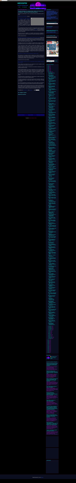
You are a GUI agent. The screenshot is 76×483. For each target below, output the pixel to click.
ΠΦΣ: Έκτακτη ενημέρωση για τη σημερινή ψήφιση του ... (52, 293)
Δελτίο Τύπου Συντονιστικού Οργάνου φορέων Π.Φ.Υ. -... (52, 112)
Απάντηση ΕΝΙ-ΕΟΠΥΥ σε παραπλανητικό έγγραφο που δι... (52, 215)
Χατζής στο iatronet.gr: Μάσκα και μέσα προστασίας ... (51, 153)
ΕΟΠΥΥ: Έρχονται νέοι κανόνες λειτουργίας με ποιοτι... (52, 140)
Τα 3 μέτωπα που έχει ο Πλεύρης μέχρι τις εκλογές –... (51, 126)
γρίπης (19, 19)
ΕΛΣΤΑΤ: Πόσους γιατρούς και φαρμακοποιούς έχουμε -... (52, 129)
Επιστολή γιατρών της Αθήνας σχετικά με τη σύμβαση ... (51, 321)
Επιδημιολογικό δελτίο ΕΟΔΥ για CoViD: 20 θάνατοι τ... (51, 87)
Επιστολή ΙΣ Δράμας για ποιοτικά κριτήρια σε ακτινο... (51, 240)
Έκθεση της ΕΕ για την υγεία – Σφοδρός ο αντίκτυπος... (51, 280)
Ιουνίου (49, 332)
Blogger (42, 477)
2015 (48, 347)
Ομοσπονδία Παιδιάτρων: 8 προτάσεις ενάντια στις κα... (52, 291)
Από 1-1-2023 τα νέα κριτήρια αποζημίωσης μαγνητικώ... (52, 192)
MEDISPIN (22, 3)
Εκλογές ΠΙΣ (50, 176)
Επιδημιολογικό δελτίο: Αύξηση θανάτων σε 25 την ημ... (52, 271)
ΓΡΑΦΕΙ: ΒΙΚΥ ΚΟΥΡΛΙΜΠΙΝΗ (22, 16)
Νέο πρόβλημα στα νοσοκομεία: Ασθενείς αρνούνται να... (51, 250)
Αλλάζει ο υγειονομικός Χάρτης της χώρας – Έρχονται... (51, 175)
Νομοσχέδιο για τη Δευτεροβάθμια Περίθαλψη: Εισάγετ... (51, 324)
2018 (48, 343)
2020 (48, 341)
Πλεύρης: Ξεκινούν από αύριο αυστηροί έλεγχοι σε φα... (52, 195)
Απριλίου (49, 334)
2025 (48, 67)
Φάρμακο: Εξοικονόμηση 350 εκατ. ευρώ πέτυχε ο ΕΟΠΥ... (52, 253)
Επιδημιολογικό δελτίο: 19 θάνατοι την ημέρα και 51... (52, 210)
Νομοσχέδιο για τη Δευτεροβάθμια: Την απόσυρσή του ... (51, 318)
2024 (48, 68)
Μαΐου (49, 333)
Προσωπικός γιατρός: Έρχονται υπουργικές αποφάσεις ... (51, 159)
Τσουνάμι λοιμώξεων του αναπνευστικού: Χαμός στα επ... (52, 98)
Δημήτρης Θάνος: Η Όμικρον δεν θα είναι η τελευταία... (52, 224)
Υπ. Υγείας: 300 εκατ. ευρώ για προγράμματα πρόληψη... (52, 264)
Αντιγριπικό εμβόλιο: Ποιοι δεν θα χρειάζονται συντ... (52, 229)
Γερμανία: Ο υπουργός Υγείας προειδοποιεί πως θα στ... (51, 115)
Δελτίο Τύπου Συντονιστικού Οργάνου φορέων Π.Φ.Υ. (52, 190)
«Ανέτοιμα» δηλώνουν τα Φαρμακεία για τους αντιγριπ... (52, 172)
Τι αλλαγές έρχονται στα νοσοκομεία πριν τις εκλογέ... (51, 277)
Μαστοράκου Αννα (54, 356)
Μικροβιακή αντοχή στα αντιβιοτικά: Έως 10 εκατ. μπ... (51, 296)
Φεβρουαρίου (50, 337)
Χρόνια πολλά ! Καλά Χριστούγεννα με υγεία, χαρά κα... (52, 123)
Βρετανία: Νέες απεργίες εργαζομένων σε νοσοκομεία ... (52, 131)
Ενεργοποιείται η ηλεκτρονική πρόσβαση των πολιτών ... (52, 232)
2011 (48, 352)
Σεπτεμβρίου (50, 328)
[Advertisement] (52, 441)
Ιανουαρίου (50, 338)
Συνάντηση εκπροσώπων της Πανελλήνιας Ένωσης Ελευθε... (52, 92)
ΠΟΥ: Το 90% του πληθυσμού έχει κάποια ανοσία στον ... (52, 304)
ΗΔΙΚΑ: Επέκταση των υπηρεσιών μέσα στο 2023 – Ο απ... (51, 282)
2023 (48, 69)
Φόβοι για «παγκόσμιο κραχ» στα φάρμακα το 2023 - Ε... (52, 118)
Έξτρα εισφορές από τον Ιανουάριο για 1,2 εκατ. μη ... (52, 101)
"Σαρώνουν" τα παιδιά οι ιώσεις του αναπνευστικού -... (52, 256)
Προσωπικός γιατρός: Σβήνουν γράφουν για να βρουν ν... (51, 313)
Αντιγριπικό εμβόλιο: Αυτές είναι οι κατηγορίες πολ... (51, 184)
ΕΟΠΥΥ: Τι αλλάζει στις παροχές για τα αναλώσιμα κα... (51, 107)
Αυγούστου (50, 329)
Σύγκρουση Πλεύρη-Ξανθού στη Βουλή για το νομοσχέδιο (52, 315)
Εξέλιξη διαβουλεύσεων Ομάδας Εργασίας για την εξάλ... (51, 248)
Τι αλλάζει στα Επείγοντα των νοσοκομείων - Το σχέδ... (52, 81)
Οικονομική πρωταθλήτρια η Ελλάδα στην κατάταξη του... (52, 169)
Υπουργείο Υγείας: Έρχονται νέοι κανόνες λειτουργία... (52, 104)
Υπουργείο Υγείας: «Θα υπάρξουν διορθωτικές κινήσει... (52, 203)
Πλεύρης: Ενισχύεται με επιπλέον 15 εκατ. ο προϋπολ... (51, 156)
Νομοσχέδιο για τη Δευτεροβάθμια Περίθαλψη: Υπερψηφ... (52, 302)
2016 (48, 346)
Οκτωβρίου (50, 327)
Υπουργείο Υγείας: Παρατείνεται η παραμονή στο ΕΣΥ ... (51, 269)
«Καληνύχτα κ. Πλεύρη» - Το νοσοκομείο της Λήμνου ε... (52, 120)
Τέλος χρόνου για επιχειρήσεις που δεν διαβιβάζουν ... (51, 285)
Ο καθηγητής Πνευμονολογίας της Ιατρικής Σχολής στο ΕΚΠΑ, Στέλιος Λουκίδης (29, 37)
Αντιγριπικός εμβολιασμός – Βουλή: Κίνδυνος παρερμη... (52, 151)
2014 (48, 348)
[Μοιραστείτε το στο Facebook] (38, 90)
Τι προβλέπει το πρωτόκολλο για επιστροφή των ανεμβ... (52, 201)
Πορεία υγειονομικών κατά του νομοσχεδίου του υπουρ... (52, 310)
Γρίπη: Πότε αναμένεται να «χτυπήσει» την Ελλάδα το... (51, 288)
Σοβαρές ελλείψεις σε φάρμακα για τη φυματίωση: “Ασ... (51, 212)
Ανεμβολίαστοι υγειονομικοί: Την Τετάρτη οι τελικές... (51, 299)
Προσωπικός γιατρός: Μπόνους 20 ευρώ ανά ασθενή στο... (51, 148)
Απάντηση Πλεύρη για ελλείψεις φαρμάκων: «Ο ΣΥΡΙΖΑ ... (52, 89)
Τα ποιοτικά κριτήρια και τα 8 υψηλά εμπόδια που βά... (52, 145)
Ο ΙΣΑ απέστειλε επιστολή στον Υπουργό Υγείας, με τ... (52, 237)
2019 (48, 342)
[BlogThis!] (36, 90)
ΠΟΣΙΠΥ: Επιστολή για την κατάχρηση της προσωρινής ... (52, 162)
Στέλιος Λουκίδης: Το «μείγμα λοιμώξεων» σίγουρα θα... (51, 109)
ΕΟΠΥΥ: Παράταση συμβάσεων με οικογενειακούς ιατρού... (52, 76)
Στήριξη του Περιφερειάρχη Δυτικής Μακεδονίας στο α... (52, 234)
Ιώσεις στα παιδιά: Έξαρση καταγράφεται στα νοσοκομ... (51, 274)
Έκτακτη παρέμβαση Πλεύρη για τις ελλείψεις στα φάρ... (52, 245)
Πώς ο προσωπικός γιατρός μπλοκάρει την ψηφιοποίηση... (52, 165)
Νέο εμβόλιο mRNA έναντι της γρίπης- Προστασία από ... (52, 226)
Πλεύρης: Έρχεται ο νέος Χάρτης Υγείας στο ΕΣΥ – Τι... (52, 198)
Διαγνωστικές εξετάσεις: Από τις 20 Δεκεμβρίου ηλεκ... (52, 221)
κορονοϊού (35, 29)
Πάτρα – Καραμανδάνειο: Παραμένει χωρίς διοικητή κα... (52, 78)
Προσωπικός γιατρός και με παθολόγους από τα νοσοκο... (52, 258)
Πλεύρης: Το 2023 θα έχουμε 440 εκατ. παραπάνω (51, 179)
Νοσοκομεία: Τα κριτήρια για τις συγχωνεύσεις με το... (52, 181)
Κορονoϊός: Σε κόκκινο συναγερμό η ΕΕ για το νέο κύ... (52, 84)
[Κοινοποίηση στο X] (37, 90)
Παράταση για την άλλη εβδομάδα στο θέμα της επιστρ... (52, 261)
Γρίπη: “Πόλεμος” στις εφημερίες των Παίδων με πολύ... (52, 218)
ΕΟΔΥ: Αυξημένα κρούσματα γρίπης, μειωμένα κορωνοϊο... (51, 142)
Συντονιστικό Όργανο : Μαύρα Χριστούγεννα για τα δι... (51, 187)
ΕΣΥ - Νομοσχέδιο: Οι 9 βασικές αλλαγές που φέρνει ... (51, 307)
